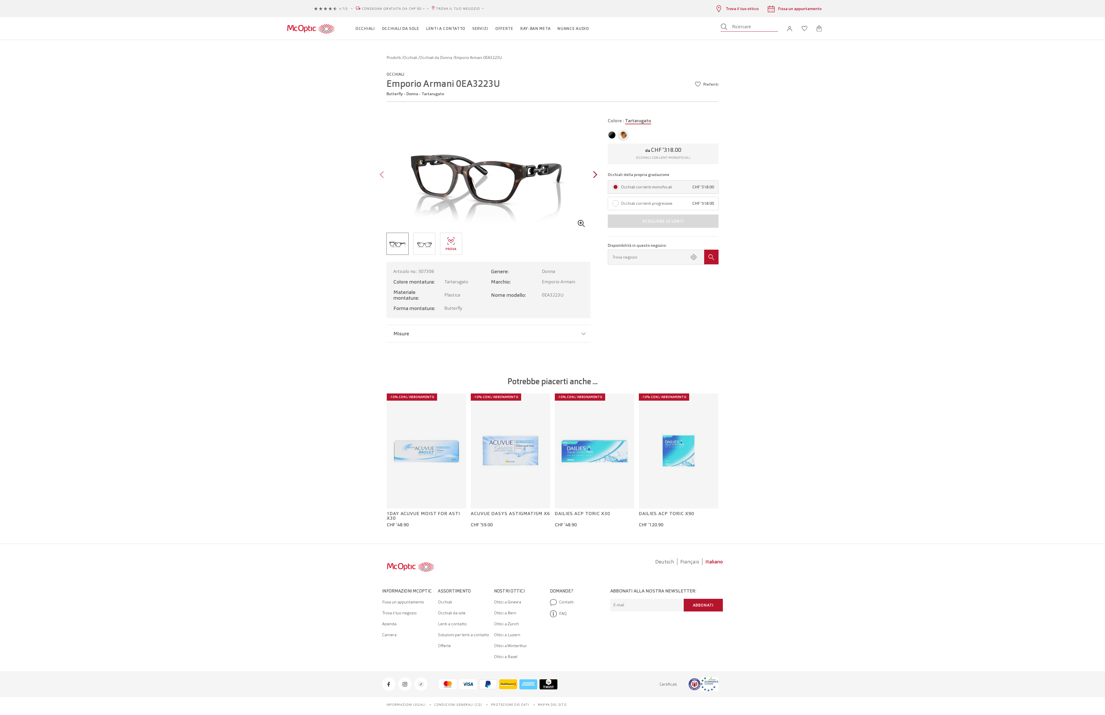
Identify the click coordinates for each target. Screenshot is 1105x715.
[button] (789, 29)
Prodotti (394, 57)
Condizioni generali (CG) (458, 705)
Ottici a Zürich (506, 623)
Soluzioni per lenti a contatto (463, 634)
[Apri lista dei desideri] (804, 28)
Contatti (566, 602)
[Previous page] (383, 175)
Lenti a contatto (452, 623)
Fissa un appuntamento (403, 602)
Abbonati (703, 605)
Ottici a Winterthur (510, 645)
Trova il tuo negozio (458, 8)
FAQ (563, 613)
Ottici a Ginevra (507, 602)
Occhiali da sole (452, 612)
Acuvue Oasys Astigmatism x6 (510, 513)
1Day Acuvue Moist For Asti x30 (423, 516)
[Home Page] (310, 28)
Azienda (389, 623)
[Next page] (593, 175)
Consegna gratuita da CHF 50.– (393, 8)
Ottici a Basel (505, 656)
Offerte (444, 645)
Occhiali (410, 57)
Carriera (389, 634)
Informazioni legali (406, 705)
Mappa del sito (552, 705)
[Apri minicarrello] (819, 28)
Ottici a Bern (505, 612)
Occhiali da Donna (436, 57)
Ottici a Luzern (507, 634)
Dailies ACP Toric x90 (666, 513)
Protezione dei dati (510, 705)
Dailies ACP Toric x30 (582, 513)
